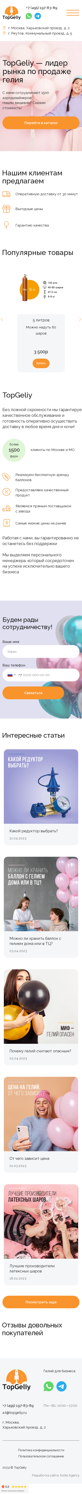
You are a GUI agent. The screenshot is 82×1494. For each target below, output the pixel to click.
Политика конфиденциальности (41, 1450)
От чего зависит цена (29, 1158)
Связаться (33, 693)
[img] (11, 13)
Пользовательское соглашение (41, 1456)
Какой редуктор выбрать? (34, 831)
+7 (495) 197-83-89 (41, 8)
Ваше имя (10, 642)
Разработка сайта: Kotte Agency (56, 1475)
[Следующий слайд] (80, 319)
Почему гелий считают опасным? (40, 1051)
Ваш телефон (13, 665)
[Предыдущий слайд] (2, 319)
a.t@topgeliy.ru (14, 1412)
